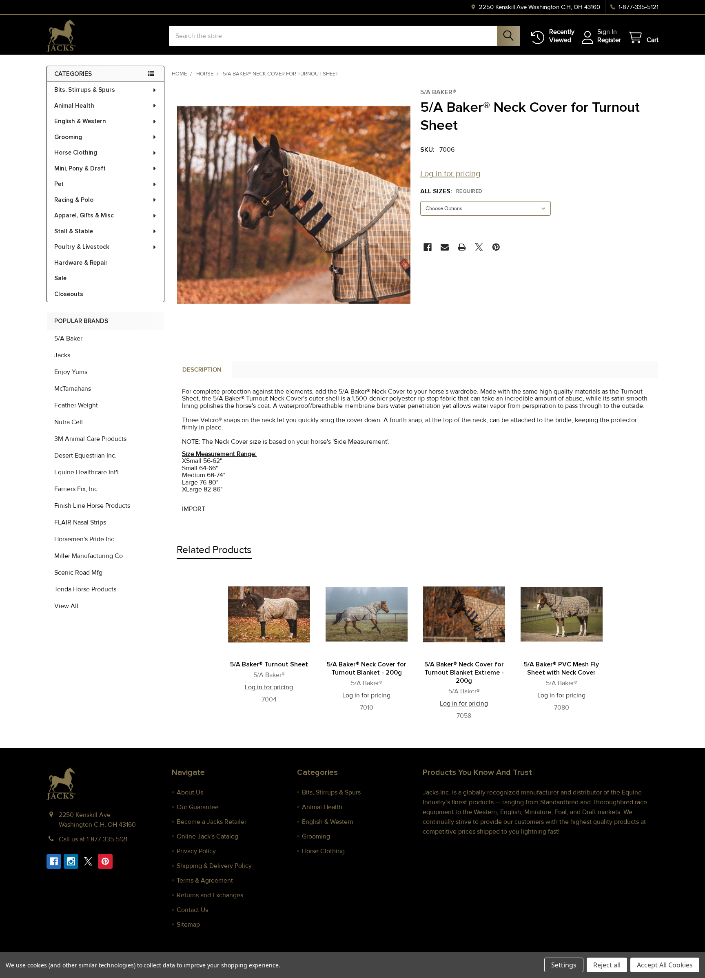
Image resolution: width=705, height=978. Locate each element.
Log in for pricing (450, 174)
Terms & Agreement (205, 880)
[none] (293, 204)
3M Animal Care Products (90, 439)
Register (609, 40)
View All (66, 606)
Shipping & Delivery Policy (214, 866)
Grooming (68, 137)
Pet (59, 184)
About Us (190, 792)
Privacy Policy (196, 851)
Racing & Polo (73, 200)
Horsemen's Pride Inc (84, 539)
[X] (479, 247)
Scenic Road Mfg (78, 573)
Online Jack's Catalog (207, 836)
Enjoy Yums (70, 372)
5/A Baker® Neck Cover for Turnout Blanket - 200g (366, 668)
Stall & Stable (73, 231)
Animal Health (74, 105)
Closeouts (68, 294)
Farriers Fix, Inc (76, 489)
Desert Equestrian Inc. (85, 455)
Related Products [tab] (214, 550)
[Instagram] (71, 861)
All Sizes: (451, 191)
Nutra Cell (68, 422)
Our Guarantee (198, 807)
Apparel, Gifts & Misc (84, 215)
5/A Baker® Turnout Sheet (269, 664)
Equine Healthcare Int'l (86, 472)
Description (202, 369)
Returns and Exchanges (210, 895)
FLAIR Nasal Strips (80, 522)
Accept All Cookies (665, 964)
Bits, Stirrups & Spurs (84, 89)
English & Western (80, 121)
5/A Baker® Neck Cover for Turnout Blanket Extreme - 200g (464, 672)
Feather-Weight (76, 405)
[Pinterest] (496, 247)
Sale (60, 278)
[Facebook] (427, 247)
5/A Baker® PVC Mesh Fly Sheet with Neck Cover (561, 668)
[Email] (444, 247)
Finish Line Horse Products (92, 506)
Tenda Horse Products (85, 589)
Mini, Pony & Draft (80, 168)
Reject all (607, 964)
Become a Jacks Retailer (211, 822)
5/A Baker (68, 338)
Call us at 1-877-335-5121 (93, 839)
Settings (563, 964)
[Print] (461, 247)
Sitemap (188, 924)
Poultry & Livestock (81, 246)
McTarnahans (72, 389)
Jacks (62, 355)
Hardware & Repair (81, 262)
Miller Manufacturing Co (88, 556)
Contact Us (192, 910)
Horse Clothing (75, 152)
